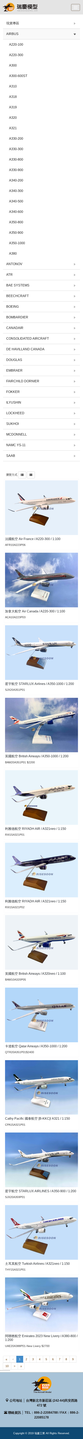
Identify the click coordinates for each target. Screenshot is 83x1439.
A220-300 (16, 55)
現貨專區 (12, 23)
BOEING (12, 306)
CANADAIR (14, 328)
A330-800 (16, 159)
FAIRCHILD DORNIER (22, 381)
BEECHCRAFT (17, 296)
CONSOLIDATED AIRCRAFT (27, 338)
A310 (13, 86)
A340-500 (16, 201)
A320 (13, 117)
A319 (13, 107)
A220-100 (16, 44)
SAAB (10, 455)
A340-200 (16, 180)
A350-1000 (17, 243)
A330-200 (16, 138)
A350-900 (16, 232)
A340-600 (16, 211)
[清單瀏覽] (22, 474)
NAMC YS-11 (16, 445)
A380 (13, 253)
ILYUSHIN (13, 402)
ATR (9, 274)
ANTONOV (14, 264)
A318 (13, 96)
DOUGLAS (14, 360)
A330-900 (16, 170)
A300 (13, 65)
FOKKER (13, 392)
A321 (13, 128)
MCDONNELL (16, 434)
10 (7, 1366)
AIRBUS (12, 34)
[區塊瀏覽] (31, 474)
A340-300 (16, 191)
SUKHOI (12, 423)
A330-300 (16, 149)
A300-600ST (18, 76)
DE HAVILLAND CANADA (25, 349)
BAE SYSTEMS (17, 285)
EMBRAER (14, 370)
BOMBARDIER (17, 317)
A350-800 (16, 222)
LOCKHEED (15, 413)
